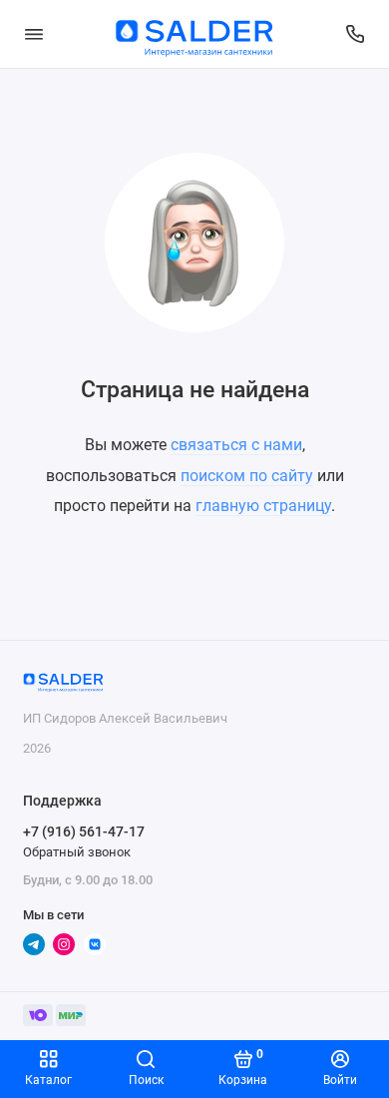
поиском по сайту (247, 475)
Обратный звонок (77, 851)
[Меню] (34, 34)
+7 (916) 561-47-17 (84, 831)
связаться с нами (236, 444)
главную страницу (263, 505)
